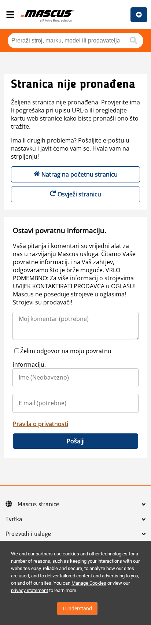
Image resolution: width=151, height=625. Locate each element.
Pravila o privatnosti (40, 424)
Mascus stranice (38, 504)
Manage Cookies (88, 583)
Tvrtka (13, 519)
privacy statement (29, 590)
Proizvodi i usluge (28, 534)
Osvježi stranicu (79, 194)
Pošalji (76, 441)
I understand (77, 608)
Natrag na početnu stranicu (79, 174)
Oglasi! (138, 14)
